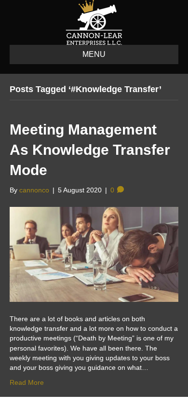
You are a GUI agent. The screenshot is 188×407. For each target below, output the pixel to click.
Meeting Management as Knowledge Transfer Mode (90, 150)
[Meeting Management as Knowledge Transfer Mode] (94, 254)
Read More (27, 382)
